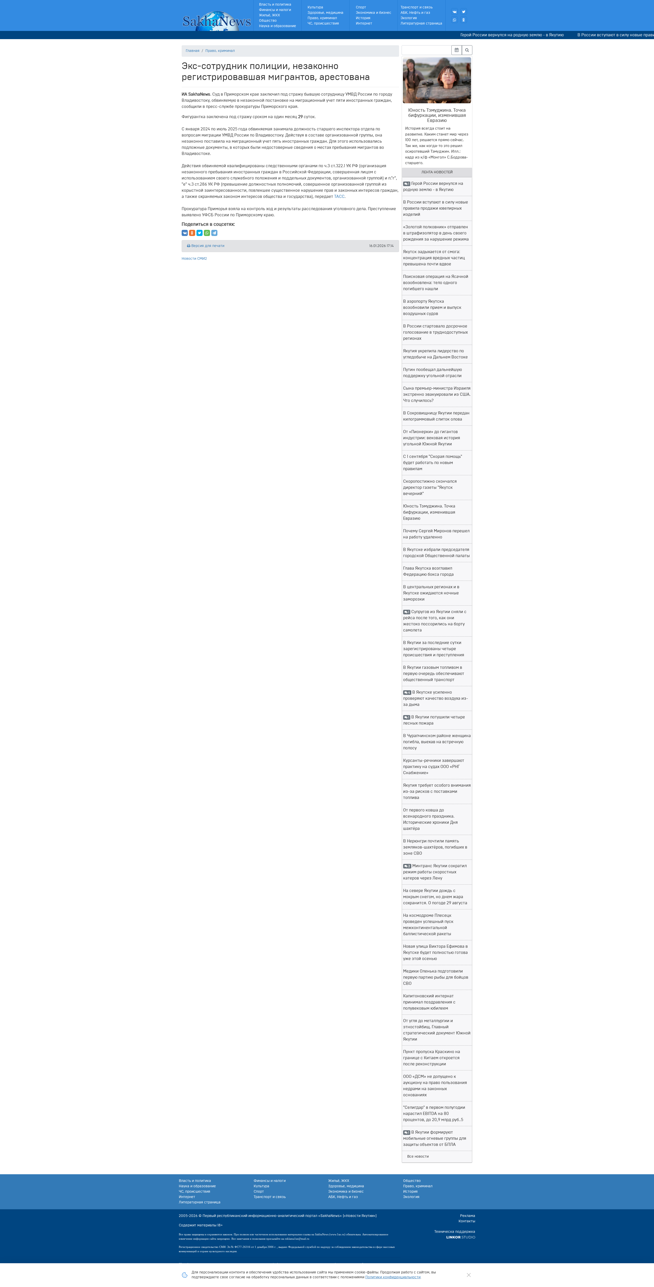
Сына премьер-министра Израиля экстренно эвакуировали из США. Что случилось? (437, 394)
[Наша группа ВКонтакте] (454, 11)
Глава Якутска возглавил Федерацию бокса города (428, 571)
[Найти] (467, 50)
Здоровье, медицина (325, 13)
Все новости (418, 1156)
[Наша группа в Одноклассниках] (463, 19)
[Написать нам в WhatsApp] (454, 19)
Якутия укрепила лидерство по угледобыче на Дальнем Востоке (435, 354)
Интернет (364, 23)
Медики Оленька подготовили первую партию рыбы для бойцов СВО (435, 977)
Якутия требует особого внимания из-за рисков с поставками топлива (437, 791)
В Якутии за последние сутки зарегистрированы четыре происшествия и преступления (433, 649)
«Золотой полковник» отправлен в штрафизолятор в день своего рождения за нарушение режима (436, 233)
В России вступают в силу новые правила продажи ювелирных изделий (435, 208)
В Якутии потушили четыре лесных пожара (434, 720)
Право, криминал (322, 18)
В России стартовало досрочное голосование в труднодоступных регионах (435, 332)
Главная (193, 51)
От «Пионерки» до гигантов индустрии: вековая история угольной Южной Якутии (431, 438)
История (363, 18)
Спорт (361, 7)
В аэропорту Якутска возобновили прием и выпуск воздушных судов (432, 307)
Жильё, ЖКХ (269, 15)
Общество (268, 20)
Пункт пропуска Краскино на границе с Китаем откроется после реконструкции (431, 1058)
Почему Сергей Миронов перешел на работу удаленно (436, 534)
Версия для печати (207, 246)
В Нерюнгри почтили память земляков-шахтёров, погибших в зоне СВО (435, 847)
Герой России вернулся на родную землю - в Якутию (486, 35)
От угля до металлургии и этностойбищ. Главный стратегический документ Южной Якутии (437, 1030)
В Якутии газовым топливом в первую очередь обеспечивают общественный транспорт (433, 673)
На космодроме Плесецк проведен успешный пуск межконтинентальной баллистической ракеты (428, 924)
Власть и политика (275, 4)
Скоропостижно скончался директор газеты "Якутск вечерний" (430, 487)
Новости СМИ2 (194, 259)
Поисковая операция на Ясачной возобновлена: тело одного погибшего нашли (435, 283)
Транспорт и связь (417, 7)
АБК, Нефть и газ (415, 13)
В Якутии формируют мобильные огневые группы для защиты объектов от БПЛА (434, 1138)
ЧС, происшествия (323, 23)
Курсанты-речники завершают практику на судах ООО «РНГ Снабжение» (433, 767)
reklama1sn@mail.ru (297, 1238)
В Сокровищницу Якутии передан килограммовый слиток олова (436, 416)
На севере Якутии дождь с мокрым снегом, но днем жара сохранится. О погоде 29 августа (435, 897)
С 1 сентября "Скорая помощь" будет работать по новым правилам (432, 463)
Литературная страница (421, 23)
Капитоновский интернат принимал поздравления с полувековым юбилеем (429, 1002)
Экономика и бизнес (373, 13)
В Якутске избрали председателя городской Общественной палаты (436, 553)
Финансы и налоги (275, 10)
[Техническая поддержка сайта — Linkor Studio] (460, 1237)
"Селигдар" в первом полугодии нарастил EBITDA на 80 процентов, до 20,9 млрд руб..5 (434, 1113)
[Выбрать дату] (456, 50)
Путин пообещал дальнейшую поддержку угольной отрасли (432, 373)
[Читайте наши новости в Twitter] (463, 11)
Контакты (467, 1221)
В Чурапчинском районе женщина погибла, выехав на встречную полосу (437, 742)
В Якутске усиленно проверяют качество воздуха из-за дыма (435, 698)
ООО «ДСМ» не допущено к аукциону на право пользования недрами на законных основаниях (435, 1086)
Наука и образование (277, 26)
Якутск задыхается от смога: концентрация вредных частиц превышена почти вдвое (434, 258)
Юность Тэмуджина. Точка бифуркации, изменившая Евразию (429, 512)
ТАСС (339, 197)
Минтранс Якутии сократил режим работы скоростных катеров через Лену (435, 872)
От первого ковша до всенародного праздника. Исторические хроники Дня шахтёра (430, 819)
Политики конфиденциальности (393, 1277)
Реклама (467, 1216)
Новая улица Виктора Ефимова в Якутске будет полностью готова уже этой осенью (435, 952)
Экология (409, 18)
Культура (315, 7)
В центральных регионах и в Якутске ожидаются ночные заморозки (431, 593)
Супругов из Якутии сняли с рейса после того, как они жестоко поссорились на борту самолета (434, 621)
